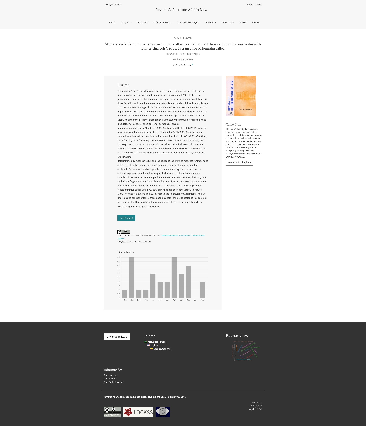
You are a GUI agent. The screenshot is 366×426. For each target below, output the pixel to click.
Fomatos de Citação (238, 162)
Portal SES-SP (227, 22)
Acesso (258, 5)
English (154, 345)
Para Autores (110, 378)
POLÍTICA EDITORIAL (162, 22)
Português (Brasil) (114, 4)
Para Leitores (110, 375)
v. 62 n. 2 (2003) (183, 37)
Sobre (112, 22)
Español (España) (162, 348)
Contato (243, 22)
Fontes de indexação (188, 22)
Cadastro (249, 5)
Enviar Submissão (116, 336)
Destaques (210, 22)
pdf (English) (126, 218)
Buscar (255, 22)
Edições (126, 22)
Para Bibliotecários (113, 382)
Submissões (142, 22)
